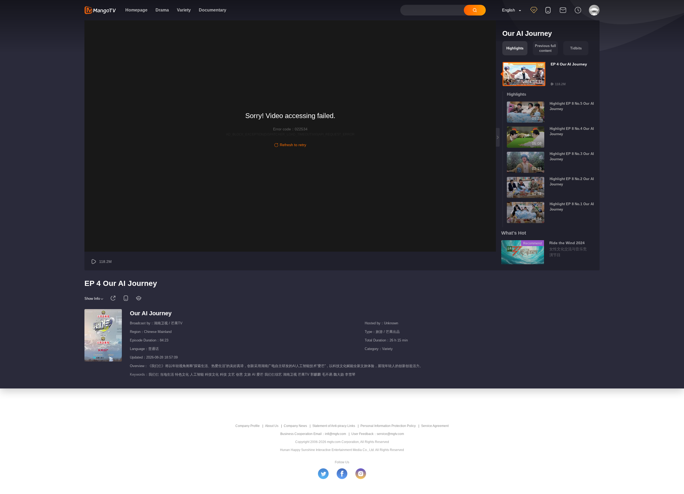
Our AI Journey (151, 313)
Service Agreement (435, 426)
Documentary (212, 10)
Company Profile (247, 426)
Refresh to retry (293, 145)
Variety (184, 10)
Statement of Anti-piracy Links (333, 426)
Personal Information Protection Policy (388, 426)
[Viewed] (577, 13)
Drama (162, 10)
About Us (271, 426)
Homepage (136, 10)
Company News (295, 426)
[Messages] (562, 13)
